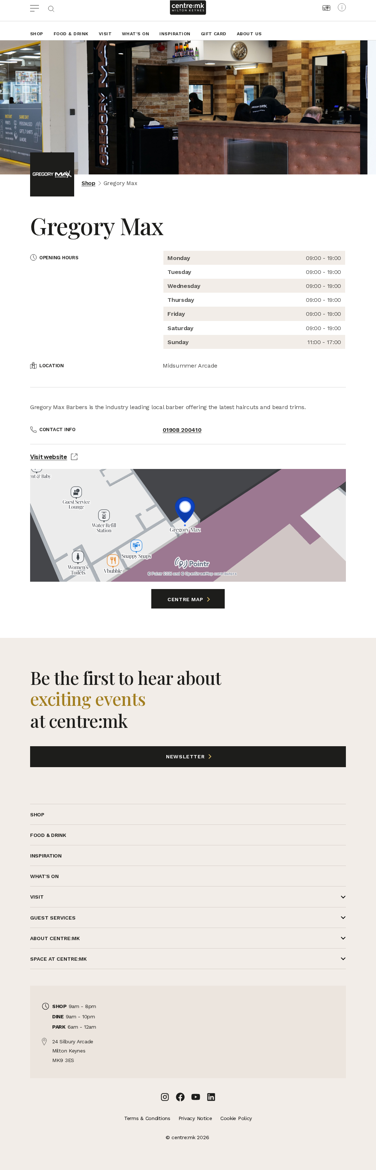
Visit (105, 33)
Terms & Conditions (147, 1118)
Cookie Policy (236, 1118)
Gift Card (214, 33)
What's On (135, 33)
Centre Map (186, 599)
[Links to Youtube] (196, 1097)
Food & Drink (71, 33)
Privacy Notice (195, 1118)
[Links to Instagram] (165, 1097)
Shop (36, 33)
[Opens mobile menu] (38, 7)
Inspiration (174, 33)
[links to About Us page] (342, 7)
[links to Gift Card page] (326, 8)
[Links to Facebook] (180, 1097)
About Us (249, 33)
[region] (188, 525)
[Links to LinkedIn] (211, 1097)
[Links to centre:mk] (188, 7)
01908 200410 (182, 429)
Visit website (48, 457)
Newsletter (118, 756)
